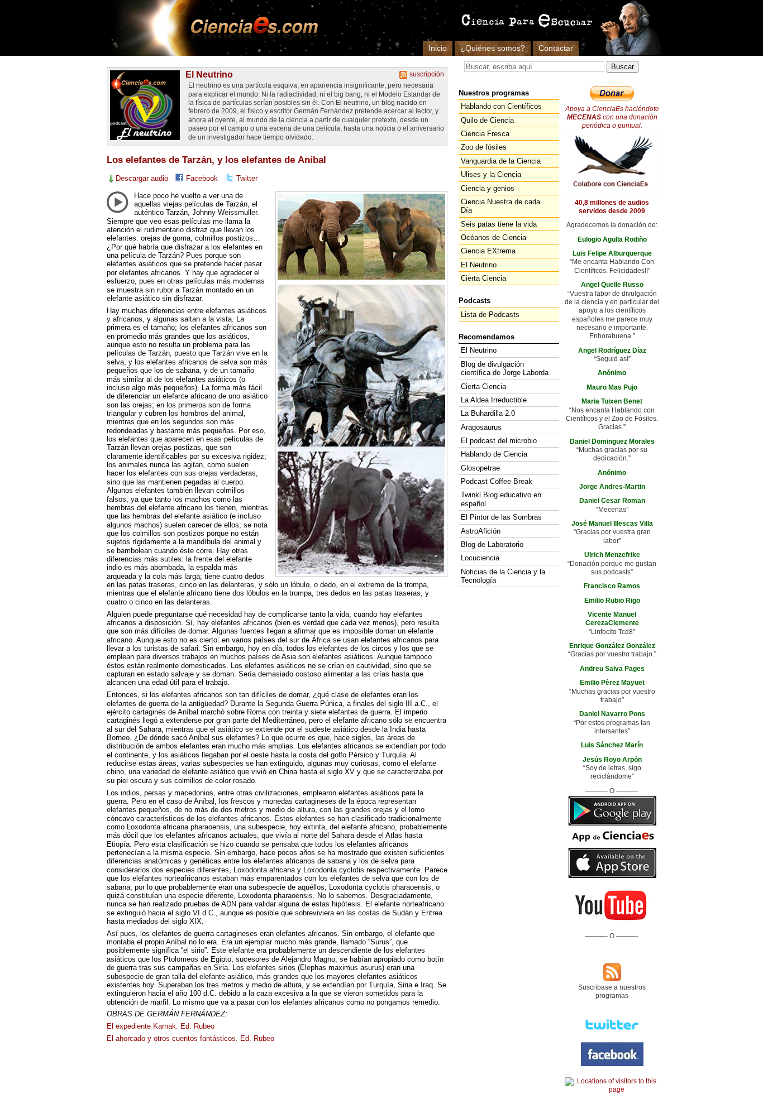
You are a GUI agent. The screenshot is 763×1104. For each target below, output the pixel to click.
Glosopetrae (480, 468)
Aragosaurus (481, 427)
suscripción (426, 74)
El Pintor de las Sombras (501, 517)
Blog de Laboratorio (492, 544)
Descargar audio (142, 178)
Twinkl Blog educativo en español (501, 499)
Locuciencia (480, 558)
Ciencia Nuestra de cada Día (500, 206)
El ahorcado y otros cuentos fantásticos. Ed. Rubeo (190, 1038)
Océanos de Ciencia (493, 237)
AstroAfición (480, 531)
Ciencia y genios (487, 188)
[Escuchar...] (117, 202)
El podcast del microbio (499, 440)
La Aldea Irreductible (494, 400)
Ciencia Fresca (485, 133)
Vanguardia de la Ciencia (501, 161)
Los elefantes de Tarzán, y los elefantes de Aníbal (216, 160)
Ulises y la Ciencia (491, 174)
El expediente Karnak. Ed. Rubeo (160, 1026)
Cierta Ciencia (483, 278)
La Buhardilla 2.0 (488, 413)
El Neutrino (209, 74)
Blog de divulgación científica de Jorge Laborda (505, 368)
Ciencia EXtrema (488, 251)
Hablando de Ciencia (494, 454)
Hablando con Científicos (501, 106)
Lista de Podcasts (490, 314)
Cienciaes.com (250, 28)
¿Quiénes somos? (492, 48)
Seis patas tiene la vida (499, 224)
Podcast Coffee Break (496, 481)
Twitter (246, 178)
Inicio (437, 48)
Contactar (555, 48)
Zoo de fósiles (484, 147)
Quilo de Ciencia (487, 120)
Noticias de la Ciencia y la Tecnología (503, 576)
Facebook (202, 178)
